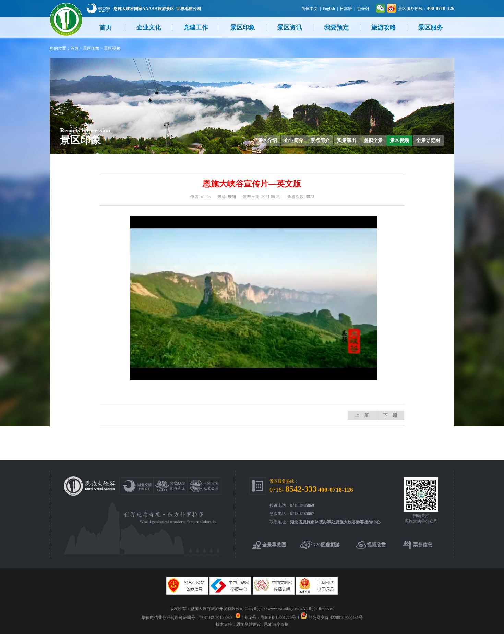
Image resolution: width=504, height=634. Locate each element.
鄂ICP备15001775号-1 (280, 617)
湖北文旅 (98, 8)
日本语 (346, 8)
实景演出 (346, 140)
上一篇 (362, 415)
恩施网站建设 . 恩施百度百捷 (262, 624)
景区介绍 (267, 140)
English (329, 8)
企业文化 (148, 27)
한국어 (363, 8)
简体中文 (309, 8)
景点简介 (320, 140)
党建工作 (195, 27)
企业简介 (293, 140)
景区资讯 (289, 27)
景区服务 (430, 27)
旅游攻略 (383, 27)
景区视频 (112, 48)
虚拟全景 (373, 140)
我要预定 (336, 27)
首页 (105, 27)
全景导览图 (428, 140)
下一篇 (390, 415)
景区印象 (242, 27)
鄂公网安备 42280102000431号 (335, 617)
